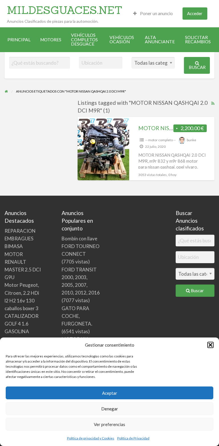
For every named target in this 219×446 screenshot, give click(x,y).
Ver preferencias (109, 424)
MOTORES (50, 39)
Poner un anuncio (156, 13)
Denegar (109, 408)
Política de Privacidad (133, 438)
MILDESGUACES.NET (64, 10)
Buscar (197, 67)
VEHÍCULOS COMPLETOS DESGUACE (84, 39)
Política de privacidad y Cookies (90, 438)
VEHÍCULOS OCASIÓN (122, 39)
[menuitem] (153, 13)
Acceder (194, 13)
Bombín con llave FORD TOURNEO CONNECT (81, 246)
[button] (210, 345)
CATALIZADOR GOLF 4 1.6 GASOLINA (21, 323)
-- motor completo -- (160, 140)
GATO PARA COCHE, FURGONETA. (77, 316)
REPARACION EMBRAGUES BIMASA (20, 238)
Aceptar (109, 393)
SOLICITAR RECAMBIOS (198, 39)
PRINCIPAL (19, 39)
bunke (191, 140)
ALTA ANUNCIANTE (160, 39)
